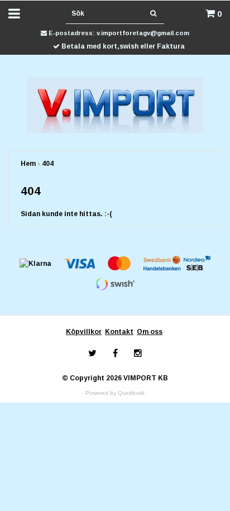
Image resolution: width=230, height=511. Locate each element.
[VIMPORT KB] (115, 104)
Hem (28, 164)
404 (48, 164)
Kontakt (119, 332)
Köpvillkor (84, 332)
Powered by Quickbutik (115, 393)
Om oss (149, 332)
